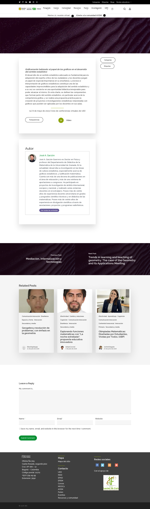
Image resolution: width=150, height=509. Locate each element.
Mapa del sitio (64, 461)
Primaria (102, 327)
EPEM (60, 481)
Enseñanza (45, 316)
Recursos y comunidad (68, 498)
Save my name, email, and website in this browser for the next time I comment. (56, 429)
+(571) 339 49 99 (29, 475)
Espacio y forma (27, 320)
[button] (34, 119)
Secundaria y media (29, 323)
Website (99, 419)
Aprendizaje (112, 316)
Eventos (61, 495)
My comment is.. (26, 389)
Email (60, 419)
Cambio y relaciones (77, 316)
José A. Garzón (47, 155)
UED (60, 472)
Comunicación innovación (31, 316)
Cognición (63, 320)
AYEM (60, 489)
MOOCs (61, 486)
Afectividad (64, 316)
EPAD (60, 478)
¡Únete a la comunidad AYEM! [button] (89, 15)
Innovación (38, 320)
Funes (60, 492)
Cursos (61, 483)
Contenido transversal (106, 323)
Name (22, 419)
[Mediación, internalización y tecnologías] (37, 259)
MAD (60, 475)
